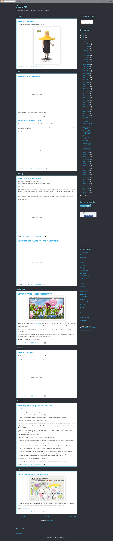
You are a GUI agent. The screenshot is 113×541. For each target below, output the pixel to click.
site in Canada (37, 323)
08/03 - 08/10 (86, 91)
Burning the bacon (84, 275)
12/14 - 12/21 (86, 48)
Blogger (64, 537)
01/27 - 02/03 (86, 186)
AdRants (82, 262)
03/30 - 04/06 (86, 165)
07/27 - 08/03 (86, 93)
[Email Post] (45, 66)
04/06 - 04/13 (86, 163)
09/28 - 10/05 (86, 73)
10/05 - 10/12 (86, 71)
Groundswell (83, 286)
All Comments (86, 23)
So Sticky (82, 307)
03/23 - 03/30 (86, 168)
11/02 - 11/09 (86, 62)
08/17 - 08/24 (86, 86)
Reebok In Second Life (29, 120)
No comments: (39, 66)
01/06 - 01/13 (86, 192)
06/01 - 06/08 (86, 111)
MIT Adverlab (83, 296)
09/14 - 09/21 (86, 77)
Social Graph (83, 309)
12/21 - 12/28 (86, 46)
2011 (83, 35)
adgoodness (83, 257)
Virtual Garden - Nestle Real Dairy (35, 294)
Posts (84, 20)
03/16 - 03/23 (86, 170)
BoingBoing (26, 508)
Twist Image (83, 320)
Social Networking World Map (33, 474)
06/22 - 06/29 (86, 104)
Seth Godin (83, 304)
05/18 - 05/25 (86, 115)
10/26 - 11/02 (86, 64)
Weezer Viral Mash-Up (29, 76)
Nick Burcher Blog (84, 302)
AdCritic (82, 254)
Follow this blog (88, 215)
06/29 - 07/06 (86, 102)
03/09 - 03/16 (86, 172)
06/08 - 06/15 (86, 109)
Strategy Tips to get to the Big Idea (35, 405)
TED (81, 312)
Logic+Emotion (84, 294)
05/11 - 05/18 (86, 152)
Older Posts (72, 516)
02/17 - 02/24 (86, 179)
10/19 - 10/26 (86, 66)
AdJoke (21, 7)
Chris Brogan (83, 278)
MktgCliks (82, 299)
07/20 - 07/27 (86, 95)
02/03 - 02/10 (86, 183)
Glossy (82, 283)
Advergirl (82, 268)
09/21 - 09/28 (86, 75)
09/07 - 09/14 (86, 80)
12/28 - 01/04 (86, 44)
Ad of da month (84, 252)
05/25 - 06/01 (86, 113)
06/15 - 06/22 (86, 107)
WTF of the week (26, 21)
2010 (83, 37)
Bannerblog (83, 273)
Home (47, 516)
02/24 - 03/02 (86, 177)
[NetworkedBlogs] (88, 213)
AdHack (82, 260)
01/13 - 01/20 (86, 190)
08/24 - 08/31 (86, 84)
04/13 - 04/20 (86, 161)
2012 (83, 33)
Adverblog (82, 265)
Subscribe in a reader (85, 330)
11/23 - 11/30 (86, 55)
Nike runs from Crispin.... (30, 178)
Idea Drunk (83, 288)
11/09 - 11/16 (86, 59)
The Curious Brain (84, 317)
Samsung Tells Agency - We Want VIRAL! (38, 241)
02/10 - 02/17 (86, 181)
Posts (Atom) (50, 520)
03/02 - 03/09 (86, 174)
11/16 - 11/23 (86, 57)
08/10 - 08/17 (86, 89)
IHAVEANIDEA (84, 291)
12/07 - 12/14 (86, 50)
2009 (83, 39)
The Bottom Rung (84, 315)
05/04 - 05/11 (86, 154)
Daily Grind (83, 281)
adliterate (23, 408)
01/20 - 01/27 (86, 188)
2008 (83, 42)
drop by (24, 339)
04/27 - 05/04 (86, 156)
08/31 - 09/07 (86, 82)
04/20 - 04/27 (86, 159)
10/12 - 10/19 (86, 68)
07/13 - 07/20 (86, 97)
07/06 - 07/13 (86, 100)
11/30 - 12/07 (86, 53)
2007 (83, 195)
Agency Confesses (85, 270)
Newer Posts (21, 516)
